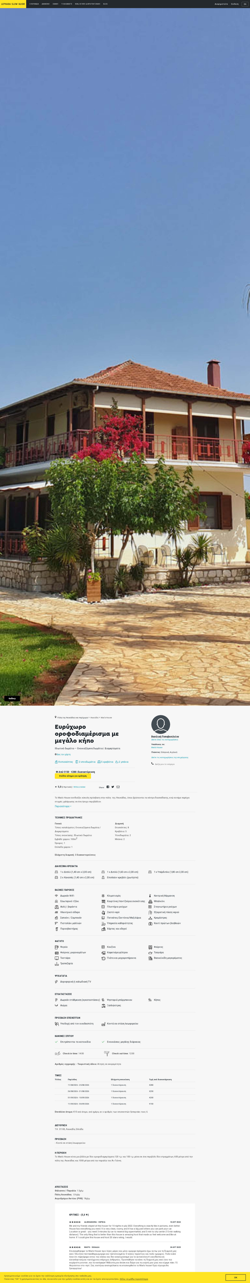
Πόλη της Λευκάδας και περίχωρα (72, 718)
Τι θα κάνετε (66, 4)
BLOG (105, 4)
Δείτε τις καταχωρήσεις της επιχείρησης (169, 757)
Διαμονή (45, 4)
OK (235, 1277)
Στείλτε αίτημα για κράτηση (73, 776)
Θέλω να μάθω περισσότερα (134, 1279)
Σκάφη (55, 4)
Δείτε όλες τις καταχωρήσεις (164, 740)
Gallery (12, 699)
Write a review (79, 787)
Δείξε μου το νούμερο (165, 764)
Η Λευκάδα (34, 4)
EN (245, 4)
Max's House (156, 747)
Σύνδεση (235, 4)
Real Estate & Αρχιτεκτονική (87, 4)
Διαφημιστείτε (221, 4)
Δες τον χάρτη (64, 754)
